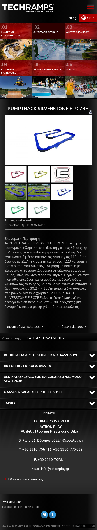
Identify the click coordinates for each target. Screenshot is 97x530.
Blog (73, 18)
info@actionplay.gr (55, 469)
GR (89, 18)
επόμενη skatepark (72, 326)
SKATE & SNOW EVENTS (44, 338)
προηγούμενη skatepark (25, 326)
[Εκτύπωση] (90, 112)
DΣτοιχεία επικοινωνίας (25, 479)
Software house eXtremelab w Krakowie (85, 526)
